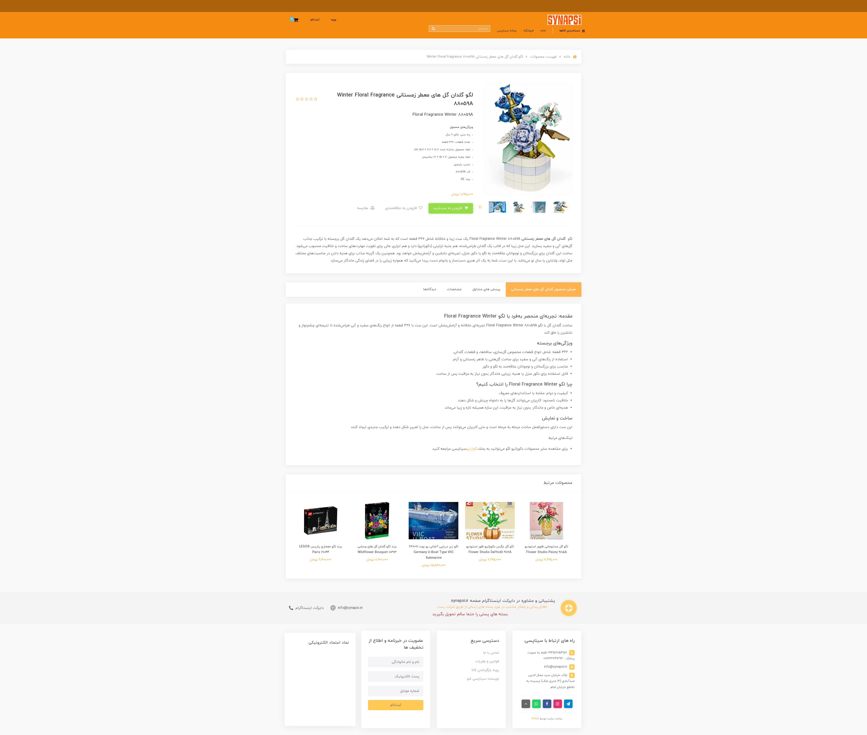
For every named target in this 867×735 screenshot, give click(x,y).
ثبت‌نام (314, 20)
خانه (543, 31)
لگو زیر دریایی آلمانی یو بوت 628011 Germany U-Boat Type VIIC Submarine (433, 552)
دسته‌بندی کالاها (570, 31)
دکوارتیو (472, 448)
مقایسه (363, 208)
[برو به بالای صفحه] (526, 704)
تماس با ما (491, 652)
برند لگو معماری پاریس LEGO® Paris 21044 (320, 549)
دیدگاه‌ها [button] (429, 289)
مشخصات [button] (454, 289)
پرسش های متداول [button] (486, 289)
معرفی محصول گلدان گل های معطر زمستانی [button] (543, 289)
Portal (535, 719)
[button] (315, 99)
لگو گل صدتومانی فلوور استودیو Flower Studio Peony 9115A (546, 549)
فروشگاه (528, 31)
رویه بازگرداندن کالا (485, 670)
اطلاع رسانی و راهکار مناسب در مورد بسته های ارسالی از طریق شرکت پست (492, 607)
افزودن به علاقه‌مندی (401, 208)
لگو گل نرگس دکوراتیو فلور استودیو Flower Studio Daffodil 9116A (490, 549)
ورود (333, 20)
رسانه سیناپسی (507, 31)
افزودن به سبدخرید (448, 208)
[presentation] (567, 207)
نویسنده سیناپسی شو (483, 678)
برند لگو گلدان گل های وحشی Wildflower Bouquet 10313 (377, 549)
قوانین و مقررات (487, 661)
